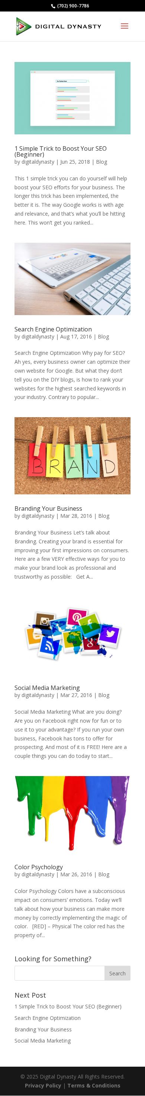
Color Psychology (38, 867)
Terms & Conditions (93, 1085)
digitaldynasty (38, 161)
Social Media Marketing (47, 688)
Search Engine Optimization (53, 329)
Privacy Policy (43, 1085)
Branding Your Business (48, 508)
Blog (101, 161)
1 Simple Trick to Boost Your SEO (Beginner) (60, 151)
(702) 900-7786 (72, 6)
